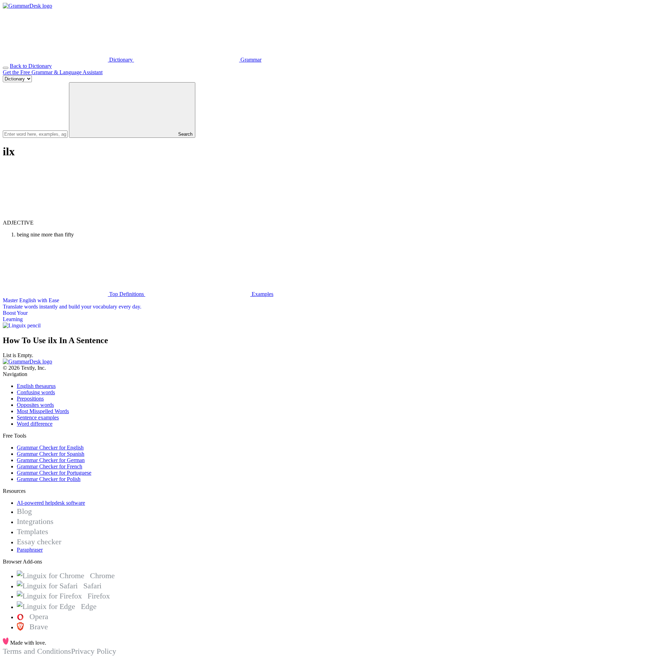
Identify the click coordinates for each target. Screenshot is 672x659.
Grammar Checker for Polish (48, 479)
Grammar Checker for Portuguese (54, 473)
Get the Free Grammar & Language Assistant (53, 72)
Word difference (34, 424)
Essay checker (39, 541)
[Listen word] (55, 216)
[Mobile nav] (5, 68)
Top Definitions (126, 294)
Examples (261, 294)
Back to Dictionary (31, 66)
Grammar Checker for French (49, 466)
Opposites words (35, 405)
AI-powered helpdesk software (51, 503)
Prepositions (30, 399)
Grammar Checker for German (51, 460)
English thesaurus (36, 386)
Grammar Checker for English (50, 448)
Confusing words (36, 392)
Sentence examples (38, 417)
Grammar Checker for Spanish (50, 454)
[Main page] (27, 6)
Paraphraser (30, 550)
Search (184, 134)
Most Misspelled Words (43, 411)
